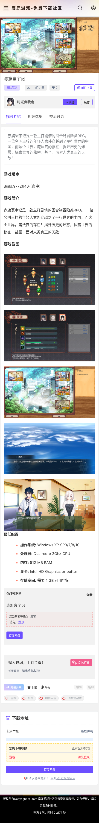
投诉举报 (13, 731)
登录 (21, 622)
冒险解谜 (11, 87)
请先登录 (84, 757)
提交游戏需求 (65, 778)
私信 (87, 102)
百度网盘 (14, 635)
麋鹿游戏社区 (46, 799)
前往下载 (86, 88)
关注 (71, 102)
